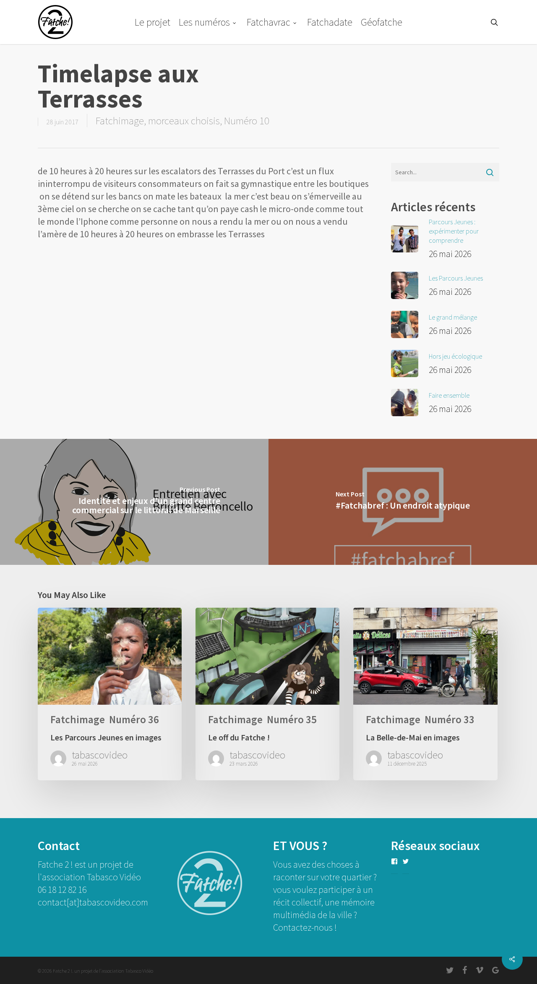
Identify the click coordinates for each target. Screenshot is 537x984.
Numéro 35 (292, 719)
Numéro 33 (449, 719)
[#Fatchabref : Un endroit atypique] (402, 502)
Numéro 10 (246, 120)
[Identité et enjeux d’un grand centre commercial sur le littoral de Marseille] (134, 502)
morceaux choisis (184, 120)
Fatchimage (120, 120)
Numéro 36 (134, 719)
